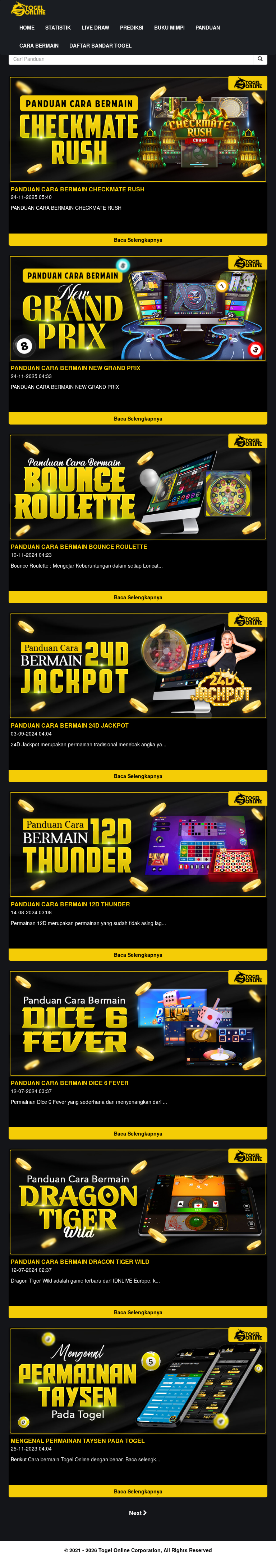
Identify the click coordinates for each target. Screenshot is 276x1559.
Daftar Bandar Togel (100, 45)
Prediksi (131, 27)
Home (26, 27)
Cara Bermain (39, 45)
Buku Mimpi (169, 27)
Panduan (208, 27)
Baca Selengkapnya (138, 239)
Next (136, 1513)
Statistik (58, 27)
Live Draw (95, 27)
